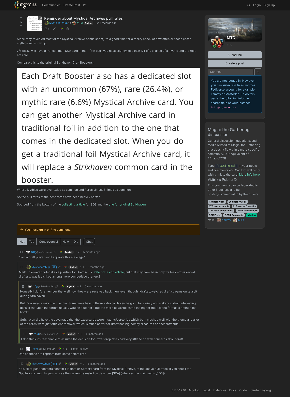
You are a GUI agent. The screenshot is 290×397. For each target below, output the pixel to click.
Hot (22, 241)
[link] (55, 28)
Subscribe (235, 55)
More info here (249, 174)
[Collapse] (21, 252)
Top (31, 241)
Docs (232, 390)
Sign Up (269, 5)
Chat (89, 241)
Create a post (234, 63)
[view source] (68, 29)
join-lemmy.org (260, 390)
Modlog (252, 215)
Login (257, 5)
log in (42, 229)
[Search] (249, 5)
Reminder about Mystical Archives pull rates (83, 18)
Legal (206, 390)
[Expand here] (34, 23)
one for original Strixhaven (127, 204)
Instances (219, 390)
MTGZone (25, 5)
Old (76, 241)
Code (243, 390)
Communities (51, 5)
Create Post (72, 5)
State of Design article (108, 272)
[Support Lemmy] (84, 5)
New (66, 241)
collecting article (73, 204)
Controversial (48, 241)
